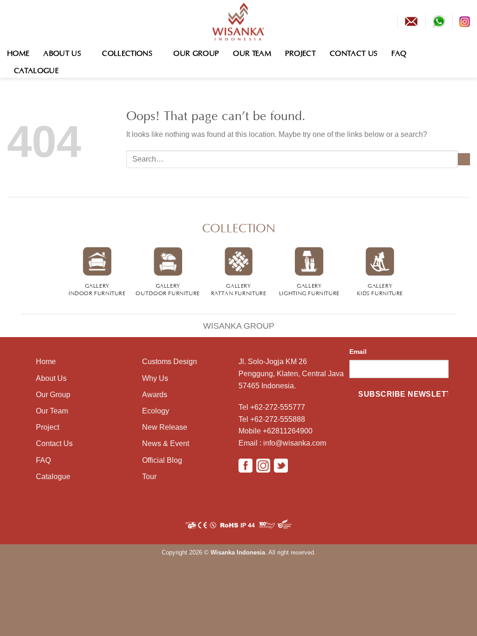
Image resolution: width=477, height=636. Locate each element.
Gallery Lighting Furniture (309, 289)
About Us (62, 52)
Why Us (155, 378)
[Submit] (464, 159)
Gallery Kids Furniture (380, 289)
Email (358, 351)
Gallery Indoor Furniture (97, 289)
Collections (127, 52)
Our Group (196, 52)
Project (300, 52)
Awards (154, 395)
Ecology (155, 411)
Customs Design (169, 361)
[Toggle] (11, 320)
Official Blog (162, 460)
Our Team (252, 52)
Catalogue (36, 69)
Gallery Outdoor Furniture (167, 289)
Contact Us (353, 52)
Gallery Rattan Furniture (238, 289)
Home (18, 52)
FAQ (398, 52)
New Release (164, 427)
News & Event (165, 443)
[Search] (465, 60)
